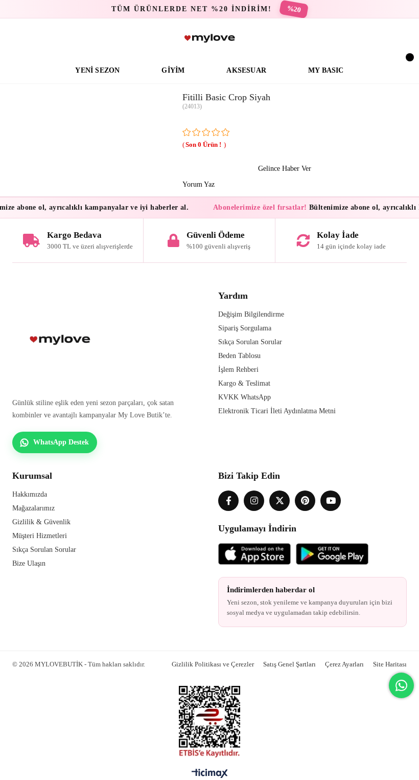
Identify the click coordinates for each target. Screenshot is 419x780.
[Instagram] (254, 501)
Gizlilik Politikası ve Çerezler (213, 664)
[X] (279, 501)
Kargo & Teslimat (244, 383)
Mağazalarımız (33, 508)
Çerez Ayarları (344, 664)
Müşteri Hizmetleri (39, 536)
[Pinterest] (305, 501)
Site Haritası (390, 664)
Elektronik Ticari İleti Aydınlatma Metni (277, 411)
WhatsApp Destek (61, 442)
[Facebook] (228, 501)
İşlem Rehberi (238, 369)
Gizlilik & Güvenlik (41, 522)
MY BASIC (326, 70)
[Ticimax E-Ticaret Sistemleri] (210, 775)
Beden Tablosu (239, 356)
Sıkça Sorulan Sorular (250, 342)
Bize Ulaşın (28, 563)
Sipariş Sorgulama (244, 328)
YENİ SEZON (97, 70)
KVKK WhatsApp (244, 397)
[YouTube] (330, 501)
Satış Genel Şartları (289, 664)
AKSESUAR (246, 70)
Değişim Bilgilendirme (251, 314)
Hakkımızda (29, 494)
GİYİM (172, 70)
